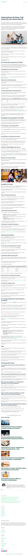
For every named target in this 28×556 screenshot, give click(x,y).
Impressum (2, 546)
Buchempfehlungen (4, 538)
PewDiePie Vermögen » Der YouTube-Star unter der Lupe (9, 498)
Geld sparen (3, 511)
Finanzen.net (7, 318)
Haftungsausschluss (4, 543)
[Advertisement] (14, 9)
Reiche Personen (3, 515)
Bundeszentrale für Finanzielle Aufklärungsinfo (16, 337)
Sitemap (2, 539)
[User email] (1, 489)
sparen (5, 243)
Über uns (2, 537)
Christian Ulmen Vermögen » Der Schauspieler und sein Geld (10, 502)
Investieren (2, 532)
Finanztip (3, 134)
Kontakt (2, 542)
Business (2, 507)
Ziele (11, 95)
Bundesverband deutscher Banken (10, 231)
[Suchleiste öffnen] (24, 2)
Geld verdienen (3, 512)
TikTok (2, 516)
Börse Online (14, 154)
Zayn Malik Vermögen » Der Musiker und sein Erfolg (8, 499)
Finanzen (2, 510)
